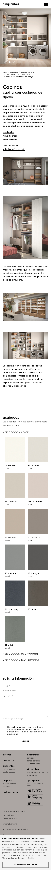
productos (14, 72)
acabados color (16, 432)
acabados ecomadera (21, 653)
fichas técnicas (33, 761)
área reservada (11, 818)
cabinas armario (27, 72)
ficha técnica (10, 136)
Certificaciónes (33, 764)
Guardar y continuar (25, 865)
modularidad (10, 140)
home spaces (9, 769)
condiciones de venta (14, 812)
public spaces (9, 772)
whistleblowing (10, 824)
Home (5, 72)
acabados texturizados (22, 660)
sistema (7, 755)
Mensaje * (8, 696)
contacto (6, 787)
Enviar (25, 741)
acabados (8, 132)
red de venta (10, 146)
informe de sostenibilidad (15, 830)
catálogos (31, 758)
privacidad (8, 815)
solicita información (14, 149)
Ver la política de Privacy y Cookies (18, 858)
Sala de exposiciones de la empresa (37, 773)
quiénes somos (9, 784)
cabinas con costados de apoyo (18, 74)
